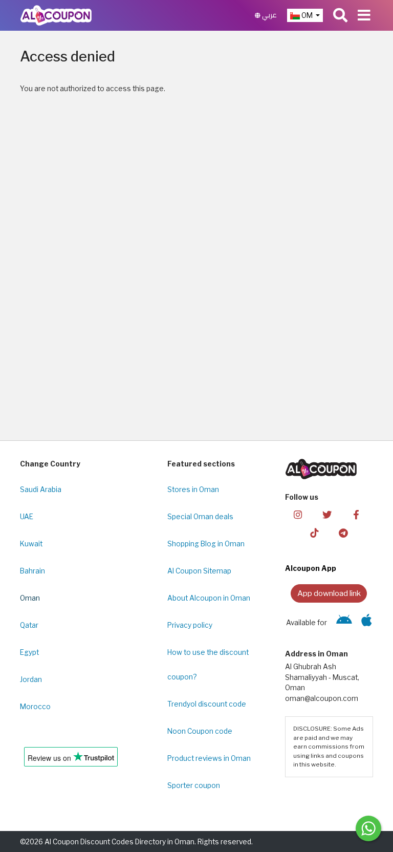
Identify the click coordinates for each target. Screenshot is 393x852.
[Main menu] (364, 15)
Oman (30, 598)
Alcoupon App (310, 568)
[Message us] (368, 828)
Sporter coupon (193, 785)
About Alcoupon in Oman (208, 598)
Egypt (29, 652)
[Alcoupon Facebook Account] (356, 514)
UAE (26, 517)
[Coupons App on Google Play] (344, 622)
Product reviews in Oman (209, 758)
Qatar (29, 625)
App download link (329, 593)
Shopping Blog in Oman (206, 544)
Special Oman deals (200, 517)
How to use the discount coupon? (208, 664)
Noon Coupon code (199, 731)
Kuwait (31, 544)
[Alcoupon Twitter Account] (327, 514)
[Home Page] (56, 15)
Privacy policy (189, 625)
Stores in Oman (193, 489)
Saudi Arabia (40, 489)
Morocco (35, 706)
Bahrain (32, 571)
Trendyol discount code (206, 704)
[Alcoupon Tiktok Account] (314, 533)
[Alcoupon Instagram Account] (298, 514)
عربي (268, 15)
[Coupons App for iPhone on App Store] (366, 622)
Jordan (31, 679)
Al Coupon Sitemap (199, 571)
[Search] (340, 15)
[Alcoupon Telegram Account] (343, 533)
